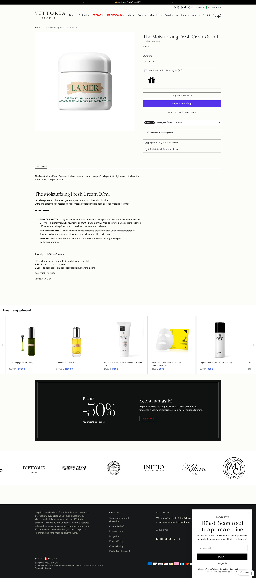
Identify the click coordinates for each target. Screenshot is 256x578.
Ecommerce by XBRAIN (93, 565)
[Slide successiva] (219, 296)
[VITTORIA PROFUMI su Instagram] (178, 7)
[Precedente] (84, 2)
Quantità (147, 56)
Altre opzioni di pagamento (182, 112)
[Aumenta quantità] (153, 61)
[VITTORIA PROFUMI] (50, 15)
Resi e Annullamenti (119, 551)
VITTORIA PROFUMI (49, 563)
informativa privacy (238, 569)
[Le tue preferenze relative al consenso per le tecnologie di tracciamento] (251, 573)
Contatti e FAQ (116, 526)
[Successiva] (172, 2)
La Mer (146, 41)
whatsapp (173, 149)
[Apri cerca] (208, 15)
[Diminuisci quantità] (145, 61)
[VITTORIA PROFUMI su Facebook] (175, 7)
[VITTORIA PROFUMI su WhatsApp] (192, 7)
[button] (2, 345)
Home (37, 27)
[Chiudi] (249, 513)
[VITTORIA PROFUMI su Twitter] (188, 7)
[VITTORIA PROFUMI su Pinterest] (182, 7)
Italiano (199, 7)
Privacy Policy (116, 541)
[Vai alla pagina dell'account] (214, 15)
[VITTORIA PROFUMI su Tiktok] (185, 7)
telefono (163, 149)
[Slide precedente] (213, 296)
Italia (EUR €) (214, 7)
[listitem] (28, 345)
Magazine (114, 536)
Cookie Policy (116, 546)
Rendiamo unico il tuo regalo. (166, 70)
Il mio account (116, 531)
